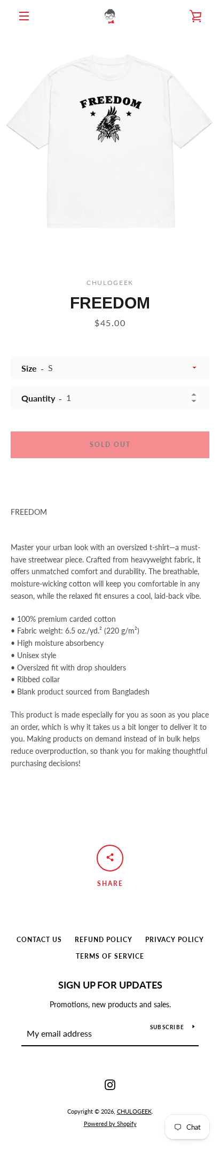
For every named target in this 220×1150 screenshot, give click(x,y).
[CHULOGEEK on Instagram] (110, 1084)
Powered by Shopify (110, 1123)
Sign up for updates (110, 985)
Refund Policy (103, 940)
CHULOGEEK (134, 1111)
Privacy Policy (174, 940)
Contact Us (39, 940)
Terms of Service (110, 956)
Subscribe (167, 1027)
